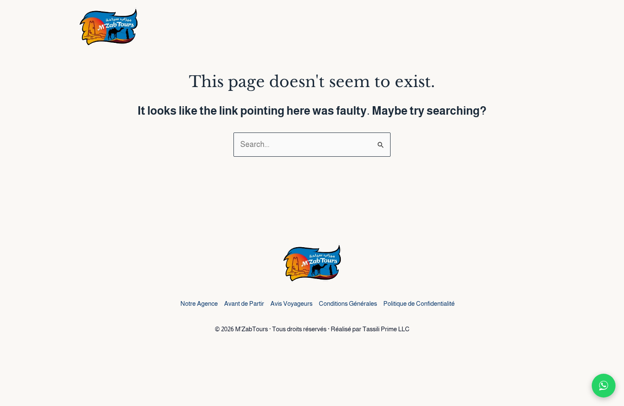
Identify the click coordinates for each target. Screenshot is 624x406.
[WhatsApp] (604, 386)
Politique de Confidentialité (419, 303)
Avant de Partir (244, 303)
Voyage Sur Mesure (462, 27)
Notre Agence (199, 303)
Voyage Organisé (377, 27)
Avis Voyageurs (291, 303)
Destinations (296, 27)
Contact (530, 27)
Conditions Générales (348, 303)
